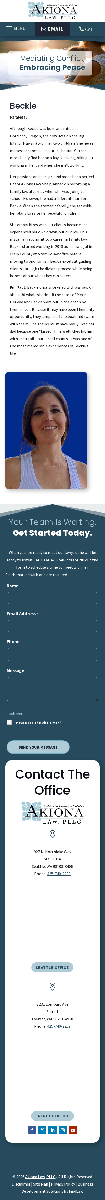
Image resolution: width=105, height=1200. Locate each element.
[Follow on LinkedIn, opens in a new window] (52, 1130)
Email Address (22, 614)
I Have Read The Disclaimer (37, 722)
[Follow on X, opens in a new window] (42, 1130)
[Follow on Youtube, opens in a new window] (73, 1130)
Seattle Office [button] (52, 967)
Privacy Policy (63, 1184)
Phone (13, 642)
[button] (16, 28)
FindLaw (76, 1191)
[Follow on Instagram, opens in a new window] (63, 1130)
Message (15, 671)
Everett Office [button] (52, 1115)
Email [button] (55, 29)
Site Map (40, 1184)
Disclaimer (14, 713)
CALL (90, 29)
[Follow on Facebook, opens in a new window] (32, 1130)
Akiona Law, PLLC (40, 1176)
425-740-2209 (62, 559)
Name (12, 586)
